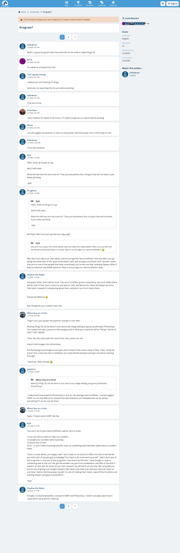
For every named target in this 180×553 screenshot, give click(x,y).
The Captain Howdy (36, 74)
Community (34, 12)
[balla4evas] (22, 46)
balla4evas (32, 44)
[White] (22, 127)
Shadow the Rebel (35, 274)
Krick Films (32, 110)
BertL (29, 59)
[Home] (5, 4)
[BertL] (22, 61)
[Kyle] (22, 157)
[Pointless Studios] (137, 23)
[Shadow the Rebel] (22, 276)
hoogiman (31, 190)
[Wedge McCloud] (144, 23)
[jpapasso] (22, 371)
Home (23, 12)
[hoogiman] (22, 192)
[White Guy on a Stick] (22, 315)
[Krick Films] (22, 112)
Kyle (29, 155)
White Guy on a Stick (37, 313)
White (30, 125)
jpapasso (31, 369)
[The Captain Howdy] (22, 76)
